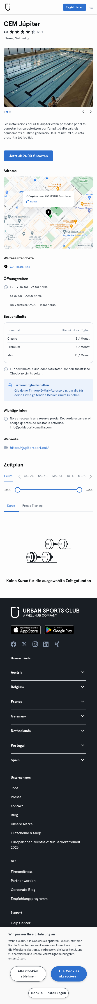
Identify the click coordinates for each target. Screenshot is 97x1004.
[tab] (4, 112)
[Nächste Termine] (90, 477)
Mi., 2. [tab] (82, 476)
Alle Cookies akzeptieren (68, 973)
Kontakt (17, 806)
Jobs (14, 788)
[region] (48, 965)
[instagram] (35, 644)
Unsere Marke (22, 824)
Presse (16, 797)
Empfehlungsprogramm (29, 898)
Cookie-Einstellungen (48, 993)
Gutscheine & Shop (26, 833)
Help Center (20, 923)
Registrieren (74, 7)
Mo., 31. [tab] (57, 476)
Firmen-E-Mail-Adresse (45, 390)
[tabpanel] (48, 550)
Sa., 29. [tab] (29, 476)
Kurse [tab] (11, 506)
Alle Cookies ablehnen (28, 973)
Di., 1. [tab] (70, 476)
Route (33, 201)
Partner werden (23, 880)
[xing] (57, 644)
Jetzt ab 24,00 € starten (28, 156)
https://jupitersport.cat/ (29, 447)
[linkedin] (46, 644)
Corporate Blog (23, 889)
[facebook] (13, 644)
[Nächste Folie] (90, 111)
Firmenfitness (21, 871)
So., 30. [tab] (43, 476)
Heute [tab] (8, 476)
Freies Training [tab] (32, 506)
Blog (14, 815)
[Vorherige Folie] (83, 111)
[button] (48, 672)
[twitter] (24, 644)
